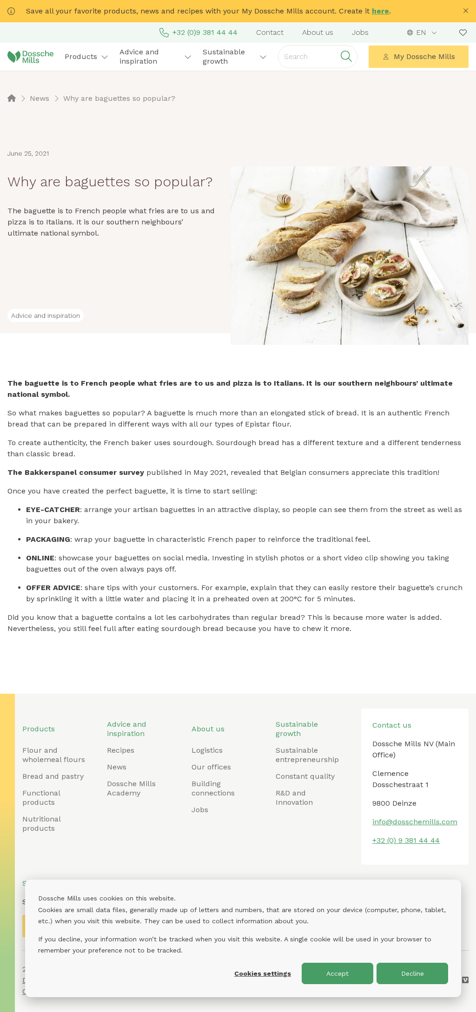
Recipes (120, 750)
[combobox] (422, 32)
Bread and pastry (53, 776)
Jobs (360, 32)
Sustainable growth (297, 729)
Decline (412, 973)
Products (38, 728)
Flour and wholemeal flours (53, 755)
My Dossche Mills (424, 56)
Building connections (213, 788)
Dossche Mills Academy (131, 788)
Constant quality (305, 776)
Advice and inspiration (126, 729)
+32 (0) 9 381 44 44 (406, 840)
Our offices (211, 766)
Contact (270, 32)
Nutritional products (41, 824)
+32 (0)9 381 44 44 (205, 32)
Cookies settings (262, 973)
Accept (337, 973)
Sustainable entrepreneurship (307, 755)
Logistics (207, 750)
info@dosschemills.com (414, 821)
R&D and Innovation (294, 798)
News (116, 766)
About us (317, 32)
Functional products (41, 798)
